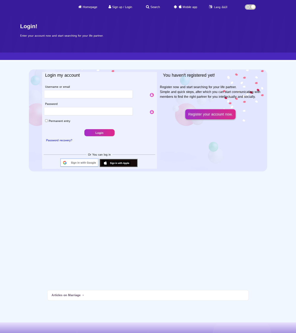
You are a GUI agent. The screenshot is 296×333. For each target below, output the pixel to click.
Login (128, 7)
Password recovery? (59, 140)
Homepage (90, 7)
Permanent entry (59, 121)
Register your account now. (210, 114)
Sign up (117, 7)
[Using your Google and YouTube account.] (79, 166)
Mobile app (190, 7)
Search (155, 7)
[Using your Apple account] (119, 166)
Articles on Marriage (66, 295)
